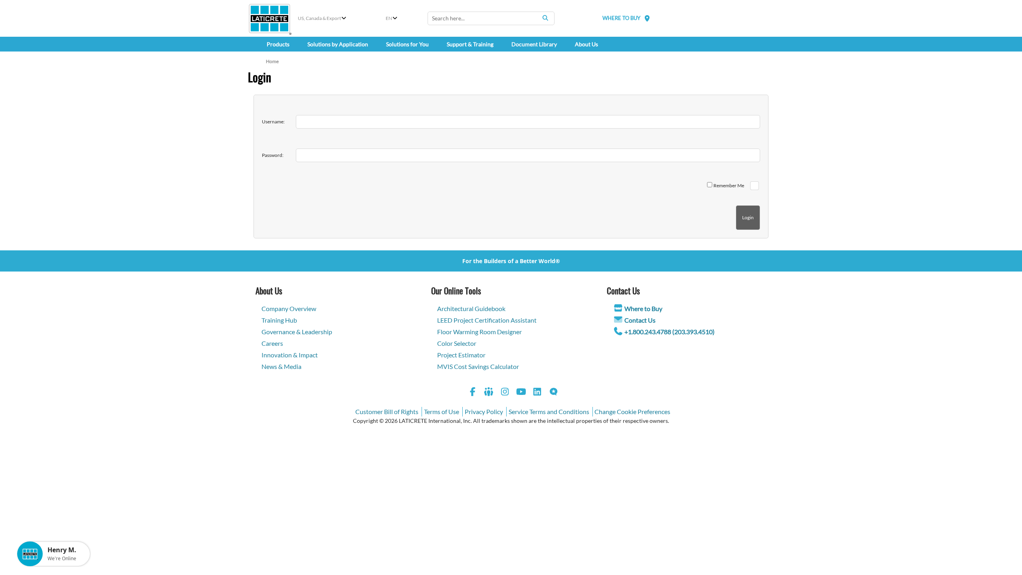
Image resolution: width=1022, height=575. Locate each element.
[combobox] (491, 18)
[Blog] (553, 392)
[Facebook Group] (489, 392)
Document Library (534, 44)
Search (545, 18)
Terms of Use (441, 411)
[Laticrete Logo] (269, 18)
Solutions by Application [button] (337, 44)
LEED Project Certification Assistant (487, 320)
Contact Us (640, 320)
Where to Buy (643, 308)
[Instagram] (505, 392)
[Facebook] (472, 392)
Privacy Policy (484, 411)
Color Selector (456, 343)
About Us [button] (586, 44)
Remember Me (728, 185)
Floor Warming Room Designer (479, 331)
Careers (272, 343)
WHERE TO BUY (621, 18)
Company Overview (288, 308)
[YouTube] (521, 392)
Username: (273, 122)
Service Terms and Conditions (549, 411)
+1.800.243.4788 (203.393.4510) (669, 331)
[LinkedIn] (537, 392)
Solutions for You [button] (407, 44)
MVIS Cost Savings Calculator (478, 366)
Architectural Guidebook (471, 308)
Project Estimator (461, 355)
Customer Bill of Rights (386, 411)
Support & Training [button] (470, 44)
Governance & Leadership (296, 331)
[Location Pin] (647, 18)
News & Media (281, 366)
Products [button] (278, 44)
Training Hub (279, 320)
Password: (272, 155)
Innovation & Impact (289, 355)
